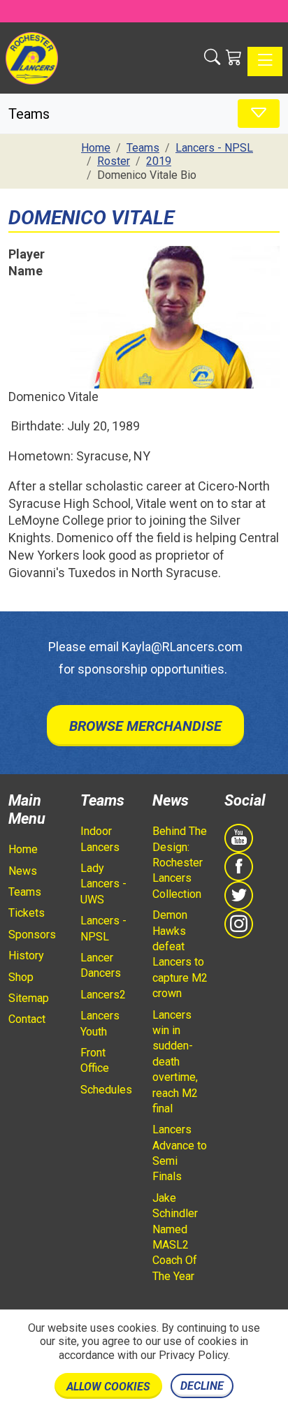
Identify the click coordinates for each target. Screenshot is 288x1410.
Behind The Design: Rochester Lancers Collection (179, 862)
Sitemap (28, 998)
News (22, 871)
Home (23, 849)
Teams (24, 892)
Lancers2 (103, 994)
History (26, 955)
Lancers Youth (100, 1023)
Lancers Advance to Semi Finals (179, 1153)
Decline (202, 1386)
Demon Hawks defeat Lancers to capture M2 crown (180, 954)
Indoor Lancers (100, 838)
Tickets (26, 913)
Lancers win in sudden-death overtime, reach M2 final (175, 1061)
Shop (21, 977)
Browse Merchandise (145, 726)
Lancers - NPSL (103, 928)
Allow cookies (108, 1386)
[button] (212, 58)
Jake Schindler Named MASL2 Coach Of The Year (175, 1237)
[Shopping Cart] (234, 58)
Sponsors (32, 934)
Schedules (106, 1089)
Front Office (94, 1060)
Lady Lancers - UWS (103, 884)
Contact (26, 1019)
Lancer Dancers (100, 965)
